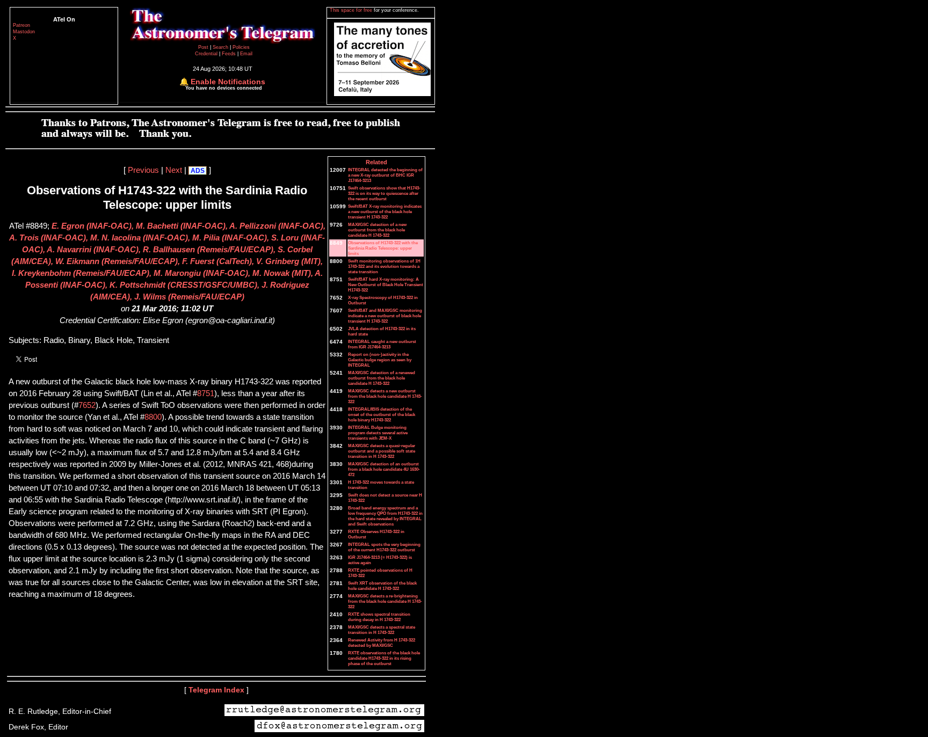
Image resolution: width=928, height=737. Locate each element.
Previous (143, 170)
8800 (153, 417)
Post (204, 47)
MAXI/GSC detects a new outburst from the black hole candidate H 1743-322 (385, 396)
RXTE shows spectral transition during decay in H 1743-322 (379, 616)
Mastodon (24, 31)
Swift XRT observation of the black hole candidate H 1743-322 (382, 585)
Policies (241, 47)
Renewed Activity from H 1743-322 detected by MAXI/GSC (381, 642)
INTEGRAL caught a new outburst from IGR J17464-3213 (382, 344)
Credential (207, 53)
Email (246, 53)
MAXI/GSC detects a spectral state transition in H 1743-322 (381, 629)
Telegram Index (216, 689)
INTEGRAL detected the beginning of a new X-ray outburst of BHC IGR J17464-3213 (385, 175)
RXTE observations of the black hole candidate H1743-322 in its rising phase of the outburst (384, 658)
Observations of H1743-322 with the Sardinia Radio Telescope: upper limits (383, 248)
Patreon (21, 25)
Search (221, 47)
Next (173, 170)
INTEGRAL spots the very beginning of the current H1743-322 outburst (384, 547)
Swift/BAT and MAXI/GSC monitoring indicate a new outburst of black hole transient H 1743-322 (385, 316)
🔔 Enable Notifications (222, 81)
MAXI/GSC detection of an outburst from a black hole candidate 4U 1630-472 (384, 469)
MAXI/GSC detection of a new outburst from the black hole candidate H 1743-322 (377, 230)
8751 (205, 393)
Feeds (229, 53)
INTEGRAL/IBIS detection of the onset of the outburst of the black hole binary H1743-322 (381, 414)
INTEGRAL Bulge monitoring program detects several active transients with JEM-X (378, 433)
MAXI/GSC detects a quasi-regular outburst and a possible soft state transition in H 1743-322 (381, 451)
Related (376, 162)
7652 (87, 405)
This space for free (352, 10)
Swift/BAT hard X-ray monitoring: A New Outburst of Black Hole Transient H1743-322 (385, 284)
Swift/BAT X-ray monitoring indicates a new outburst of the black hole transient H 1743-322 (385, 211)
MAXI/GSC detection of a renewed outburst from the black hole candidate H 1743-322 (381, 378)
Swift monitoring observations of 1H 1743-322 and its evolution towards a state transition (384, 266)
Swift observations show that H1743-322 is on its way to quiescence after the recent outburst (384, 193)
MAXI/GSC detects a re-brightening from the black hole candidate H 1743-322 (385, 601)
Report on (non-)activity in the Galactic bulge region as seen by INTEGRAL (379, 360)
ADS (198, 170)
